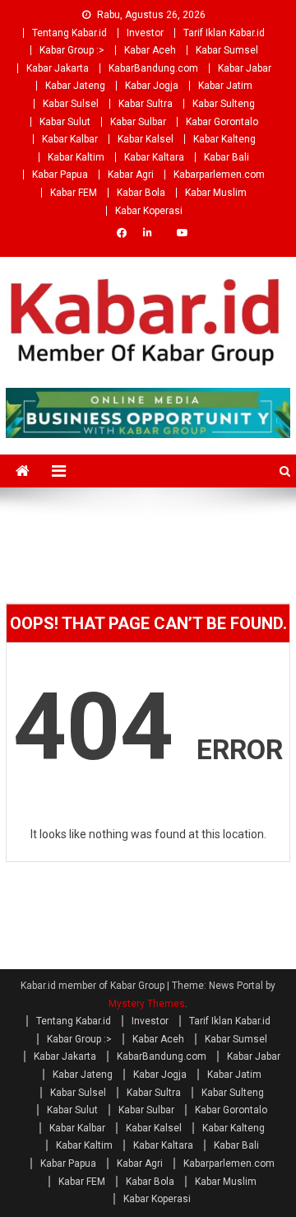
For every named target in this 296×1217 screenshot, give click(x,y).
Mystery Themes (147, 1004)
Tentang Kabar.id (69, 33)
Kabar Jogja (151, 85)
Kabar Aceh (150, 50)
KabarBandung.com (153, 68)
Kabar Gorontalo (222, 122)
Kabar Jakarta (57, 68)
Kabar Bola (141, 192)
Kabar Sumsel (227, 50)
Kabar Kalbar (70, 139)
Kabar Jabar (244, 68)
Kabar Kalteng (224, 139)
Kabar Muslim (216, 192)
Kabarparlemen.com (219, 174)
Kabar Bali (226, 157)
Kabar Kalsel (145, 139)
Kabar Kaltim (76, 157)
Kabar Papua (60, 174)
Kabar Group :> (71, 50)
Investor (145, 33)
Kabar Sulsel (71, 104)
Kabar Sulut (64, 122)
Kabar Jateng (75, 85)
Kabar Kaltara (154, 157)
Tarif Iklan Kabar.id (224, 33)
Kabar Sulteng (223, 104)
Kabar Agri (131, 174)
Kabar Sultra (145, 104)
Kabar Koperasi (149, 211)
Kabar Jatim (225, 85)
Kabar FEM (73, 192)
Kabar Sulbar (138, 122)
